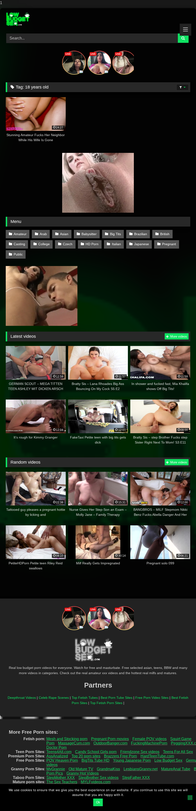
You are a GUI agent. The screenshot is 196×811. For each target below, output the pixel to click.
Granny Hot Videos (82, 773)
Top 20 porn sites (85, 756)
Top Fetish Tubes (85, 698)
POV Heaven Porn (62, 760)
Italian (116, 244)
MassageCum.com (74, 743)
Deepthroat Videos (22, 698)
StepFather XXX (136, 778)
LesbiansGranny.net (141, 769)
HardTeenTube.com (157, 756)
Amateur (20, 234)
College (44, 244)
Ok (98, 802)
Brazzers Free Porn (120, 756)
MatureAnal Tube (175, 769)
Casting (19, 244)
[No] (190, 797)
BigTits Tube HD (95, 760)
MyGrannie (55, 769)
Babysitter (89, 234)
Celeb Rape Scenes (54, 698)
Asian (64, 234)
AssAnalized (57, 756)
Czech (67, 244)
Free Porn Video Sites (152, 698)
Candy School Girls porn (96, 752)
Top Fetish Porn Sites (106, 703)
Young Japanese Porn (132, 760)
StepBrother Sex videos (98, 778)
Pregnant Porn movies (110, 739)
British (164, 234)
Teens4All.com (58, 752)
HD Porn (92, 244)
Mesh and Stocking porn (66, 739)
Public (18, 254)
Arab (43, 234)
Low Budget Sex (168, 760)
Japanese (141, 244)
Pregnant (169, 244)
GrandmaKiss (108, 769)
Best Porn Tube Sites (116, 698)
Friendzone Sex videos (139, 752)
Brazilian (140, 234)
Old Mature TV (81, 769)
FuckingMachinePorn (149, 743)
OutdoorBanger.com (110, 743)
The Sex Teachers (61, 782)
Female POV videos (149, 739)
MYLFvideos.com (95, 782)
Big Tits (115, 234)
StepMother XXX (60, 778)
